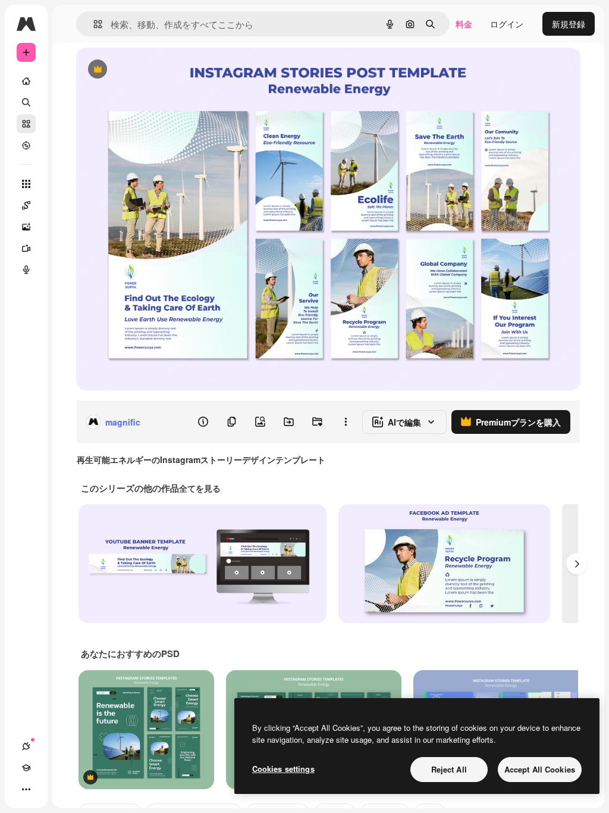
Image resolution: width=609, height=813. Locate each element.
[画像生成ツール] (26, 226)
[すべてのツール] (26, 183)
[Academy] (26, 767)
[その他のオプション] (345, 422)
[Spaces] (26, 205)
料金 (464, 24)
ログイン (506, 24)
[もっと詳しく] (26, 145)
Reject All (449, 769)
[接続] (26, 746)
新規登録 (568, 24)
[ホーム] (26, 80)
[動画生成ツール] (26, 248)
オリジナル (158, 70)
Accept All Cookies (539, 769)
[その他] (26, 789)
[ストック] (26, 123)
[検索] (26, 102)
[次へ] (577, 563)
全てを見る (200, 488)
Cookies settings (283, 768)
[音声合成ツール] (26, 269)
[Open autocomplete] (93, 24)
